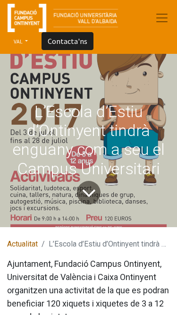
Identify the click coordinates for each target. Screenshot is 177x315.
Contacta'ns (67, 41)
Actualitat (22, 243)
